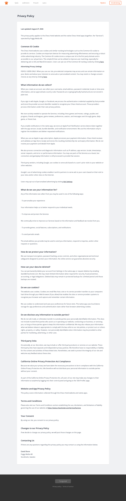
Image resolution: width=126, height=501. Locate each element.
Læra (44, 3)
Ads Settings (67, 182)
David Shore (25, 451)
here (102, 62)
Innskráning (115, 3)
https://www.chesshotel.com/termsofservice (64, 408)
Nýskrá (103, 3)
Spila (16, 3)
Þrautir (36, 3)
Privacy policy (57, 486)
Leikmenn (25, 3)
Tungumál (63, 481)
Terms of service (68, 486)
